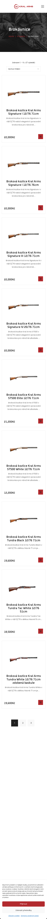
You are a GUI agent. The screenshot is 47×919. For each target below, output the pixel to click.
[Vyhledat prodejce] (40, 136)
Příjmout (23, 904)
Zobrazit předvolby (24, 910)
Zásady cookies (14, 916)
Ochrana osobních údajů (30, 916)
